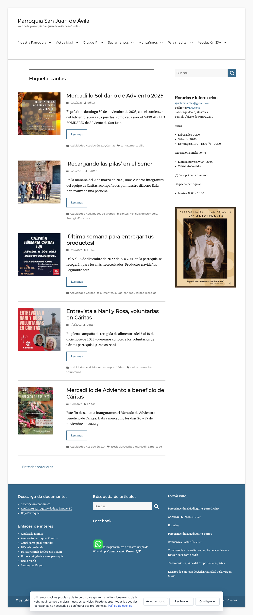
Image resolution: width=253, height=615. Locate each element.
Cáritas (110, 145)
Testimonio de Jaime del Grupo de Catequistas (196, 563)
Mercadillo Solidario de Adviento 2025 (114, 95)
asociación (117, 446)
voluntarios (73, 372)
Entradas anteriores (37, 467)
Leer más (77, 134)
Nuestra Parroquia (32, 42)
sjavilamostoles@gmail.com (192, 103)
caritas (125, 145)
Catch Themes (228, 600)
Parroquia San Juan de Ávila (53, 21)
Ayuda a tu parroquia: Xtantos (39, 538)
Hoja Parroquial (30, 513)
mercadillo (137, 145)
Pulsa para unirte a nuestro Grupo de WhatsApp (120, 549)
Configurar (207, 601)
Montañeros (148, 42)
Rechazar (181, 601)
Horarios (173, 525)
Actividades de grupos (100, 213)
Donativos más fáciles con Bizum (41, 551)
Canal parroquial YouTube (37, 543)
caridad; (129, 292)
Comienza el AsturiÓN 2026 (185, 542)
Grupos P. (90, 42)
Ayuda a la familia (32, 533)
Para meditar (178, 42)
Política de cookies (120, 605)
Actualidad (64, 42)
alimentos (106, 292)
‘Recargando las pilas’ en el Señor (109, 164)
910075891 (193, 107)
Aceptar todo (155, 601)
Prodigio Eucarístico (79, 218)
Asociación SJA (209, 42)
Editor (91, 102)
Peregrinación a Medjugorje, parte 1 (190, 533)
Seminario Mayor (32, 565)
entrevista (146, 367)
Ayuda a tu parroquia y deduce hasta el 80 (46, 508)
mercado (156, 446)
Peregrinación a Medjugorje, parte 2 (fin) (193, 508)
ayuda (118, 292)
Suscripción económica (35, 504)
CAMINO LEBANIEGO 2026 (184, 517)
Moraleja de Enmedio (143, 213)
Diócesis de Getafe (32, 547)
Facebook (102, 521)
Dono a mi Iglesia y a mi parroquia (42, 556)
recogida (151, 292)
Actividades (77, 145)
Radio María (28, 561)
